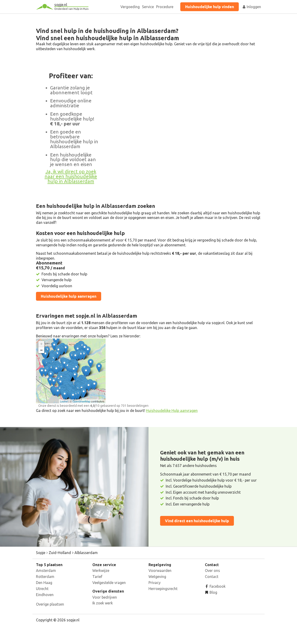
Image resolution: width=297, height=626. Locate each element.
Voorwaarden (159, 570)
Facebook (217, 586)
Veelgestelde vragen (109, 582)
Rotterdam (45, 576)
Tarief (97, 576)
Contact (211, 576)
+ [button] (41, 343)
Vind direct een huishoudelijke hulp (197, 521)
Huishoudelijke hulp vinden (209, 7)
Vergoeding (130, 7)
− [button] (41, 350)
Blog (213, 592)
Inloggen (253, 7)
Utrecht (42, 589)
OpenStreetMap (81, 401)
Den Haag (44, 582)
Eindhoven (45, 595)
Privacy (154, 582)
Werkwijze (100, 570)
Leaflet (64, 401)
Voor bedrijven (104, 597)
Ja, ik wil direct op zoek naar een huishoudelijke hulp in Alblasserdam (71, 176)
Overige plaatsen (50, 604)
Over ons (212, 570)
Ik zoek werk (102, 603)
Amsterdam (46, 570)
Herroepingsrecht (163, 589)
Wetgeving (157, 576)
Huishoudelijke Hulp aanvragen (172, 410)
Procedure (164, 7)
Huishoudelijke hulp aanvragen (68, 296)
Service (148, 7)
